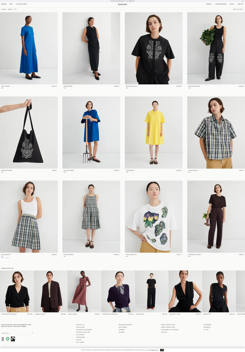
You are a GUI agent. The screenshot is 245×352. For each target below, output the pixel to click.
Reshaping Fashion (125, 324)
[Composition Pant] (216, 217)
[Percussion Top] (154, 48)
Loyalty (79, 339)
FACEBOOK (207, 327)
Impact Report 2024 (168, 324)
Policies (164, 332)
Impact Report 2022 (168, 327)
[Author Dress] (91, 217)
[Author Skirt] (29, 217)
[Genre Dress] (91, 48)
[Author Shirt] (216, 132)
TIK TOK (206, 329)
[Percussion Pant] (216, 48)
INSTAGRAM (207, 324)
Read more (154, 350)
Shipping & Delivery (83, 332)
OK (162, 350)
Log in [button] (232, 4)
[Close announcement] (243, 1)
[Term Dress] (154, 132)
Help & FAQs (80, 327)
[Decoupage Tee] (154, 217)
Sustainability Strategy (170, 329)
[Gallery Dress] (91, 132)
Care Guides (80, 337)
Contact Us (80, 324)
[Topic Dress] (29, 48)
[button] (209, 4)
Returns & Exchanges (84, 329)
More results (5, 258)
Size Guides (80, 334)
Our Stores (123, 327)
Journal (122, 332)
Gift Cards (80, 342)
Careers (122, 329)
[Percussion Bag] (29, 132)
